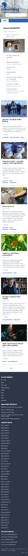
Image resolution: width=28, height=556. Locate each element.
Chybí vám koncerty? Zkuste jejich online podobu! (13, 344)
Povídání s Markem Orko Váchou (12, 298)
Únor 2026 (3, 435)
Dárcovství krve (8, 206)
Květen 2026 (4, 428)
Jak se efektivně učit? (12, 542)
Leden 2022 (4, 497)
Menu (4, 20)
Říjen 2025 (4, 446)
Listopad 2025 (4, 443)
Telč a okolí (4, 385)
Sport (2, 395)
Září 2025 (3, 448)
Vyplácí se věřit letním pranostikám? (11, 254)
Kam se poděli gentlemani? (10, 534)
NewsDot (13, 550)
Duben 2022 (4, 489)
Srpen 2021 (4, 510)
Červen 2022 (4, 484)
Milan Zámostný (14, 137)
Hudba (4, 361)
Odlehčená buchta (9, 539)
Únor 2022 (3, 494)
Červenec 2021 (5, 512)
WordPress (3, 550)
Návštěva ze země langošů (7, 412)
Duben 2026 (4, 430)
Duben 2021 (4, 520)
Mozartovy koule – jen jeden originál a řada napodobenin (13, 162)
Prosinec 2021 (4, 499)
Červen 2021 (4, 515)
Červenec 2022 (5, 481)
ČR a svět (5, 181)
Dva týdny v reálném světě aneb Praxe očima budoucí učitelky (12, 415)
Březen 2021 (4, 522)
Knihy (2, 393)
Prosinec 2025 (4, 440)
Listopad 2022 (4, 474)
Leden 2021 (4, 527)
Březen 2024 (4, 466)
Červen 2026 (4, 425)
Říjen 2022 (4, 476)
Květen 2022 (4, 487)
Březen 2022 (4, 492)
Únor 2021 (3, 525)
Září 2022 (3, 479)
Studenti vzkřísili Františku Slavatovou (10, 418)
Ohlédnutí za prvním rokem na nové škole (11, 407)
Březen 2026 (4, 433)
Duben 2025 (4, 458)
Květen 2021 (4, 517)
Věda (15, 273)
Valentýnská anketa (13, 537)
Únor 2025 (3, 461)
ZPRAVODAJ (10, 9)
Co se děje (5, 137)
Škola (22, 137)
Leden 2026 (4, 438)
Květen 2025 (4, 456)
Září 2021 (3, 507)
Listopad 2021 (4, 502)
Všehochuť (13, 182)
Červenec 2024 (5, 464)
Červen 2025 (4, 453)
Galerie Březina (5, 387)
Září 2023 (3, 469)
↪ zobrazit (5, 134)
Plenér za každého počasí (7, 409)
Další (11, 368)
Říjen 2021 (3, 504)
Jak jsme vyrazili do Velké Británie (12, 120)
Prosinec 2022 (4, 471)
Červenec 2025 (5, 451)
